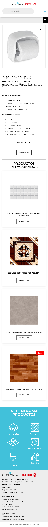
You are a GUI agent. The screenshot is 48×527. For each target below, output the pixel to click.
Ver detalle (24, 221)
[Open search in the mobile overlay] (18, 11)
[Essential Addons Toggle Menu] (45, 20)
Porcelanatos (13, 434)
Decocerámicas (34, 448)
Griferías (35, 463)
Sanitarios (13, 465)
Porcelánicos (34, 434)
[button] (45, 11)
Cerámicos (13, 448)
